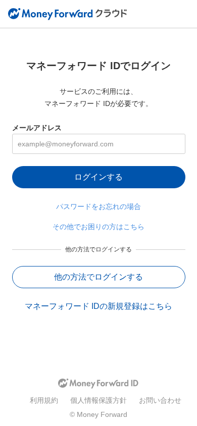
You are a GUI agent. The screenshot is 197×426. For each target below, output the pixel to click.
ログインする (98, 177)
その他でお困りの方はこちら (98, 227)
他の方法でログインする (98, 277)
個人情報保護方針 (98, 400)
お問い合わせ (160, 400)
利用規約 (44, 400)
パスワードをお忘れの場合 (98, 206)
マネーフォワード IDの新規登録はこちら (98, 306)
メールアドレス (37, 128)
